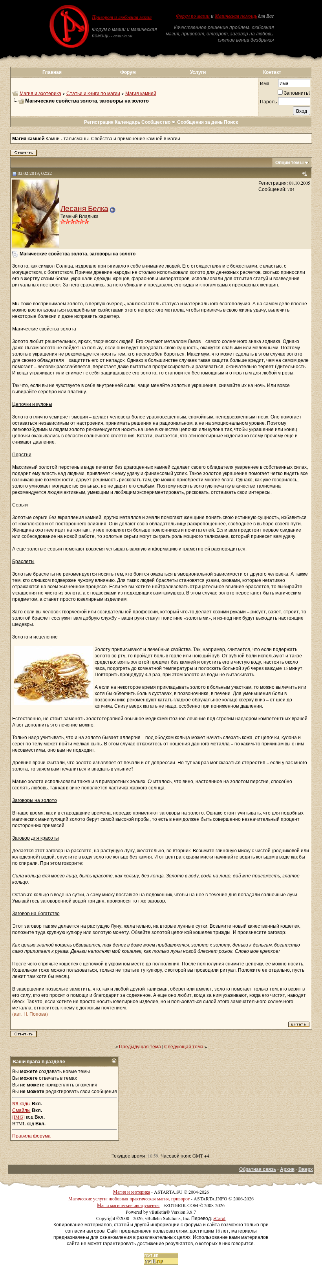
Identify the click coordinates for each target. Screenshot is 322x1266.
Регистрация (98, 122)
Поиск (231, 122)
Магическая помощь (236, 16)
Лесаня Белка (84, 208)
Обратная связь (257, 1169)
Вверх (305, 1169)
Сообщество (155, 122)
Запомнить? (297, 93)
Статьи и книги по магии (93, 93)
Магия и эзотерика (40, 93)
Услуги (198, 72)
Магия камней (140, 93)
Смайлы (21, 1110)
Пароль (268, 101)
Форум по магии (193, 16)
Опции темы (289, 162)
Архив (287, 1169)
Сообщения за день (200, 122)
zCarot (219, 1218)
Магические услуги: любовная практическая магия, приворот (129, 1198)
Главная (52, 72)
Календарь (127, 122)
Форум (128, 72)
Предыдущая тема (140, 1046)
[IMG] (18, 1117)
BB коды (21, 1103)
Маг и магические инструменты (128, 1205)
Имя (264, 83)
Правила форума (31, 1135)
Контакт (272, 72)
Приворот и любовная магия (122, 17)
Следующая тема (183, 1046)
